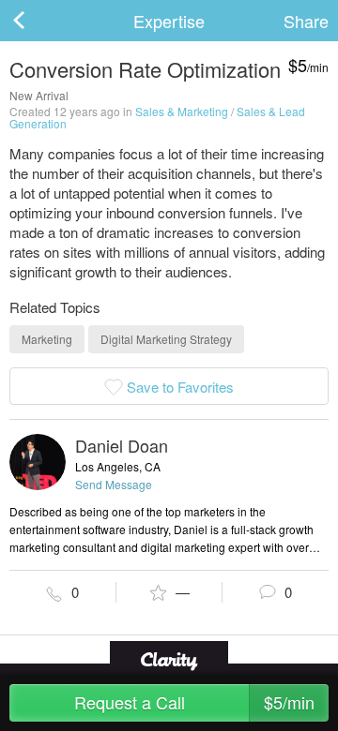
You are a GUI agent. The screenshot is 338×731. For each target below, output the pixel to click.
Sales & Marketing (181, 111)
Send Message (113, 484)
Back (37, 20)
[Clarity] (169, 659)
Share (306, 20)
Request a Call (194, 702)
